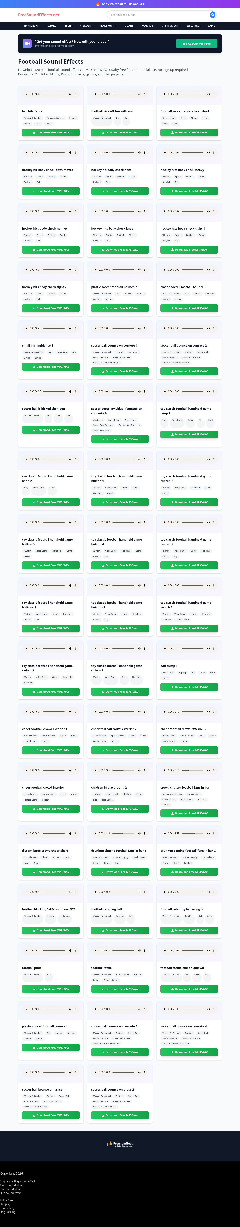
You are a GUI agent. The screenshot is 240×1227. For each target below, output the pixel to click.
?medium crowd (100, 857)
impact (49, 123)
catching (120, 916)
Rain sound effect (11, 1189)
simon (124, 487)
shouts (194, 118)
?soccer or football (32, 118)
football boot (114, 420)
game (190, 420)
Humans (128, 25)
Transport (107, 25)
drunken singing (120, 857)
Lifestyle (193, 25)
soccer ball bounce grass (35, 1106)
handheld (97, 493)
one (187, 974)
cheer (183, 118)
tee (117, 118)
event (165, 123)
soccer (109, 299)
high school (107, 799)
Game (211, 25)
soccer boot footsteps (103, 425)
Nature (51, 25)
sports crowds (48, 735)
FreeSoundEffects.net (39, 14)
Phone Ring (7, 1208)
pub (74, 352)
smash (27, 123)
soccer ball (133, 352)
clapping (5, 1204)
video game (177, 420)
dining (27, 357)
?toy (164, 420)
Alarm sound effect (12, 1185)
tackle (63, 176)
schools (72, 118)
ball (117, 293)
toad (210, 420)
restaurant (62, 352)
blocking (50, 916)
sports (40, 176)
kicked (58, 415)
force (37, 123)
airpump (182, 672)
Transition (30, 25)
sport (175, 123)
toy (106, 556)
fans (117, 863)
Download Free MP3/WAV (53, 132)
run (126, 118)
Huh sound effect (10, 1193)
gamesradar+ (182, 619)
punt (49, 974)
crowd (205, 118)
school (139, 794)
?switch (165, 614)
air (193, 672)
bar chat (202, 799)
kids (95, 799)
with (207, 974)
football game (30, 741)
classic (110, 493)
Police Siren (7, 1200)
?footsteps (98, 420)
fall (38, 182)
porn (201, 420)
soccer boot (130, 420)
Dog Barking (8, 1212)
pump (202, 672)
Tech (68, 25)
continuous (65, 916)
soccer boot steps (101, 430)
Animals (85, 25)
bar (50, 352)
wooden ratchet (111, 980)
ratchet (137, 974)
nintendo (166, 619)
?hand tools (167, 672)
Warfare (147, 25)
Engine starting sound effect (17, 1181)
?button (96, 487)
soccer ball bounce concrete (106, 362)
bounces (140, 293)
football (51, 176)
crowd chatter (169, 799)
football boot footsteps (129, 425)
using (209, 916)
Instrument (170, 25)
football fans (187, 799)
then (68, 415)
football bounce (100, 357)
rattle (95, 980)
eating (38, 357)
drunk (107, 863)
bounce (128, 293)
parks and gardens (55, 118)
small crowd (112, 794)
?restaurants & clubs (33, 352)
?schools (97, 794)
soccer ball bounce (121, 357)
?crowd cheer (168, 118)
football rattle (122, 974)
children (127, 794)
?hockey (28, 176)
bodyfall (27, 182)
